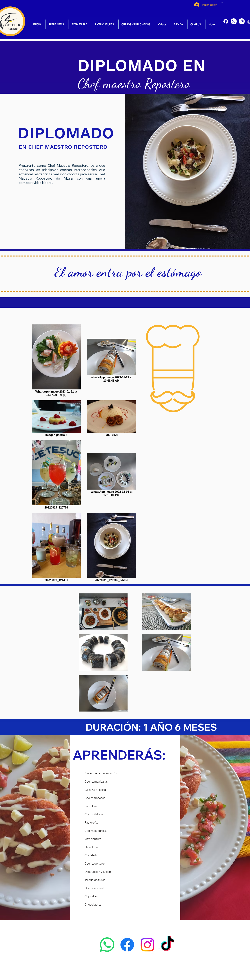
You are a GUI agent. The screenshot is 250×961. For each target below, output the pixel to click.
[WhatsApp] (107, 945)
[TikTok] (167, 945)
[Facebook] (226, 21)
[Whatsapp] (234, 21)
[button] (222, 2)
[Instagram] (242, 21)
